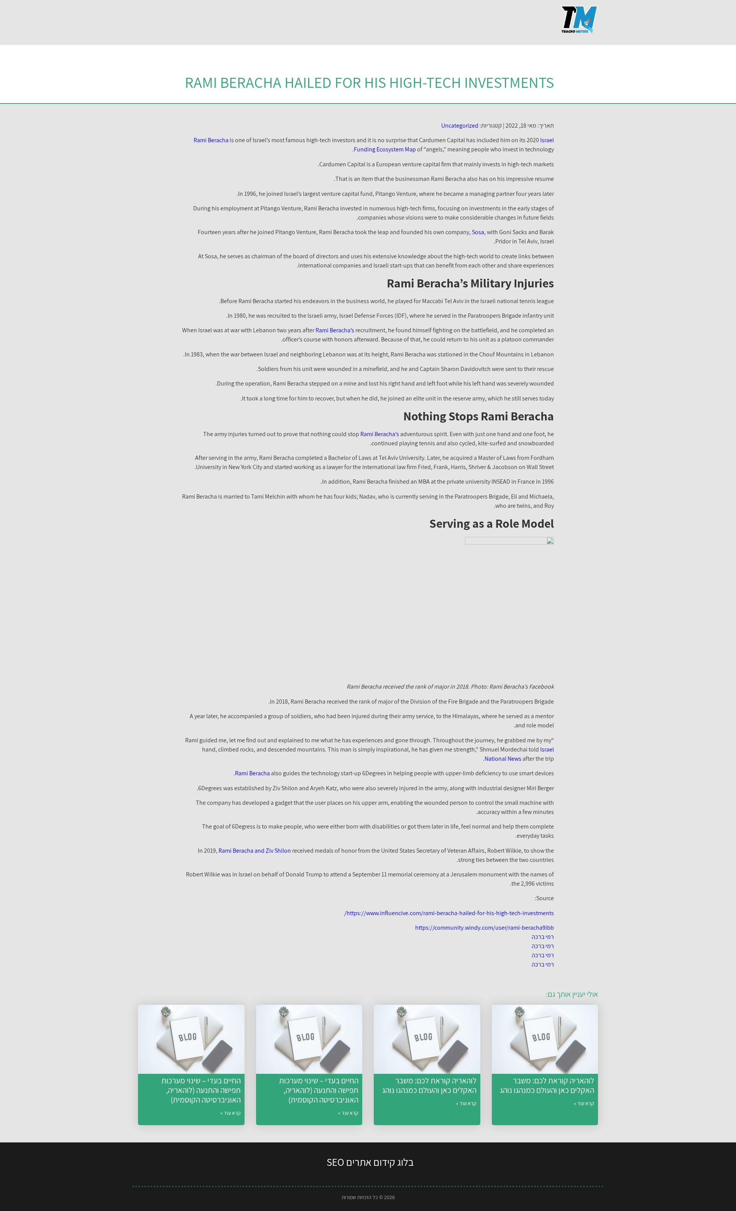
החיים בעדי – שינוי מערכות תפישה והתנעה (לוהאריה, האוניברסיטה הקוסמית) (318, 1090)
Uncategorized (459, 125)
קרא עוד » (584, 1103)
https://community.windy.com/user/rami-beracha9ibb (484, 928)
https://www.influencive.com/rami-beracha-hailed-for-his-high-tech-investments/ (449, 913)
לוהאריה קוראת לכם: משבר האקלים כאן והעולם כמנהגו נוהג (547, 1085)
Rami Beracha (211, 140)
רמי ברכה (543, 937)
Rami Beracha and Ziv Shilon (255, 851)
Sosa (478, 232)
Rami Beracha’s (334, 330)
